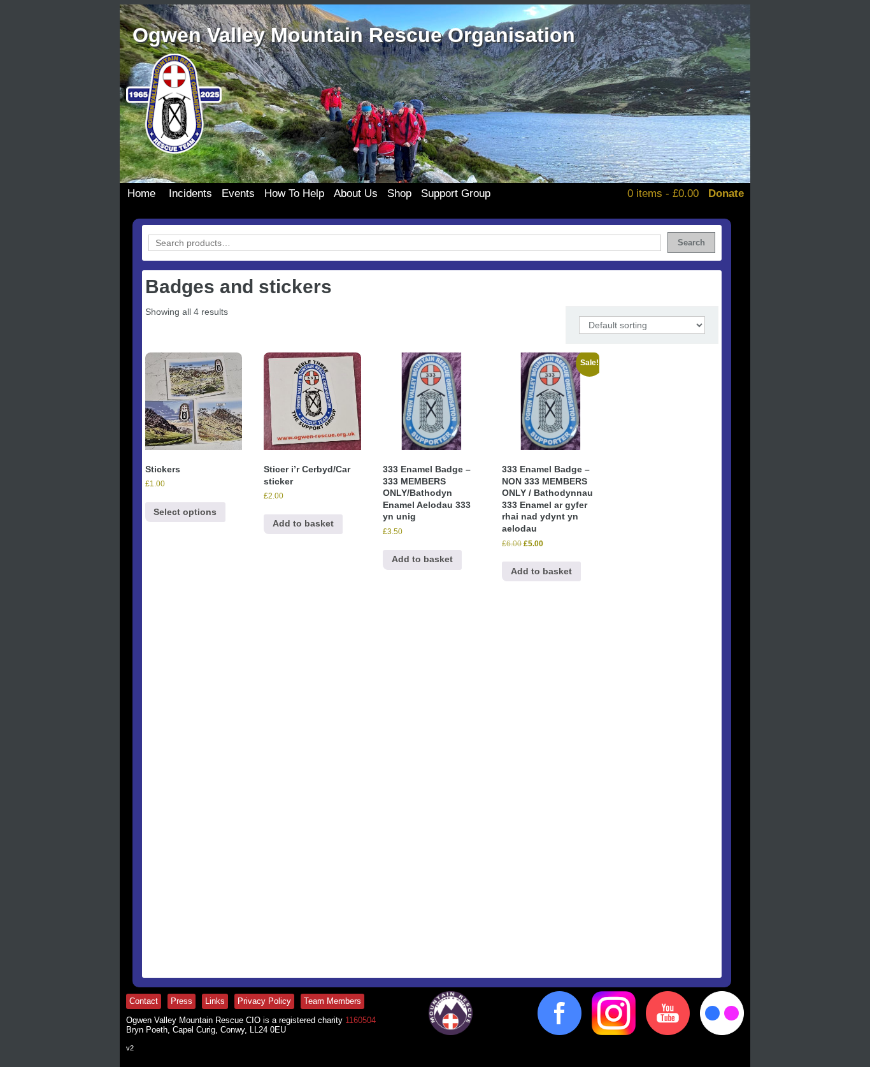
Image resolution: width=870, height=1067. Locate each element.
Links (215, 1001)
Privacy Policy (264, 1001)
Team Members (332, 1001)
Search (691, 242)
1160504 (360, 1020)
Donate (726, 193)
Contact (143, 1001)
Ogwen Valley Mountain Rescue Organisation (353, 35)
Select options (185, 512)
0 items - (663, 193)
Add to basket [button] (303, 523)
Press (181, 1001)
